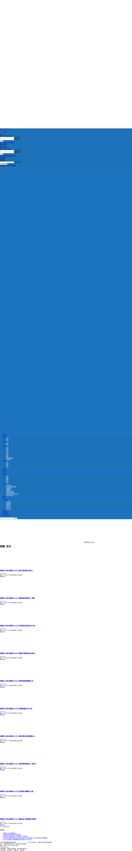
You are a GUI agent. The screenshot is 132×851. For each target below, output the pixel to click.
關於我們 (5, 513)
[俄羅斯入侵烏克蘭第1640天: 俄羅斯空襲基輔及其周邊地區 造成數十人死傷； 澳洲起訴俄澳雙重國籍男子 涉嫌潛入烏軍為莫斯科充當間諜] (12, 650)
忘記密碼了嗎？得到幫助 (6, 142)
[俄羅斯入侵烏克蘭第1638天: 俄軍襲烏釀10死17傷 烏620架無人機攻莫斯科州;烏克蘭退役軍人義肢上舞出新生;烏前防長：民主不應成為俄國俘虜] (12, 705)
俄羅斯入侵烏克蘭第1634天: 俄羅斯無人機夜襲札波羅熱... (18, 819)
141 (4, 826)
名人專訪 (8, 501)
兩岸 (4, 437)
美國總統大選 (9, 491)
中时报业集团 (46, 842)
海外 (7, 449)
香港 (7, 443)
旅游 (7, 477)
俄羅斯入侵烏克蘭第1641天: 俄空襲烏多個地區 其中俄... (18, 625)
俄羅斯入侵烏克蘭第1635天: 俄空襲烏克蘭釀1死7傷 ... (17, 791)
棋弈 (7, 456)
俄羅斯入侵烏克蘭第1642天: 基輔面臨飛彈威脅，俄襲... (18, 598)
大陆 (7, 438)
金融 (7, 463)
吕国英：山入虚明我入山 (9, 833)
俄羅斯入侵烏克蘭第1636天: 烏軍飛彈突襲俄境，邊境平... (18, 764)
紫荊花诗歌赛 (9, 458)
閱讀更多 (2, 576)
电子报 (5, 510)
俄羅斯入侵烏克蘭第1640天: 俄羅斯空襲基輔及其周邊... (18, 653)
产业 (7, 462)
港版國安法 (9, 488)
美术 (7, 450)
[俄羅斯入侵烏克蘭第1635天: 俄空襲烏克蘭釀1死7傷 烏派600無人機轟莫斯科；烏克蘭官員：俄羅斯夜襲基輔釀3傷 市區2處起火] (12, 788)
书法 (7, 453)
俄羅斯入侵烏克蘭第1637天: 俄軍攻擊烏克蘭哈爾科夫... (18, 736)
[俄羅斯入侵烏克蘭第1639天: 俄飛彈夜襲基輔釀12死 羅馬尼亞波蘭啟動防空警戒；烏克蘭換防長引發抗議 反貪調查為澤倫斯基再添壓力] (12, 677)
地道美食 (8, 503)
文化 (4, 446)
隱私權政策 (3, 146)
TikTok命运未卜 (10, 495)
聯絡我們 (5, 512)
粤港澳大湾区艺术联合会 (12, 494)
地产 (7, 465)
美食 (7, 476)
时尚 (7, 480)
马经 (7, 466)
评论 (4, 470)
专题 (4, 483)
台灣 (7, 440)
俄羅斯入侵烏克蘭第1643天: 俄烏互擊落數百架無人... (17, 570)
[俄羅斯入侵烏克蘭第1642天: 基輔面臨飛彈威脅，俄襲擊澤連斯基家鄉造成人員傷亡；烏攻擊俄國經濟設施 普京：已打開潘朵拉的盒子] (12, 595)
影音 (4, 498)
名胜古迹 (8, 509)
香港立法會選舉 (10, 492)
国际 (4, 435)
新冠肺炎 (8, 485)
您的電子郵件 (17, 150)
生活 (4, 474)
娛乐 (4, 473)
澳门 (7, 444)
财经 (4, 461)
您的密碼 (16, 139)
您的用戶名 (17, 137)
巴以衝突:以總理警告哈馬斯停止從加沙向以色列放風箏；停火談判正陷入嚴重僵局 (25, 838)
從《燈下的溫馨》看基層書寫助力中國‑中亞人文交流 (17, 839)
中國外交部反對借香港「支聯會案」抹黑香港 (15, 836)
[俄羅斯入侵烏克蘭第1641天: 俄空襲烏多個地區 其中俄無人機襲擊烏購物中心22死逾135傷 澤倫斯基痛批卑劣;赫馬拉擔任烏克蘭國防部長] (12, 622)
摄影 (7, 455)
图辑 (4, 497)
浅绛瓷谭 (8, 459)
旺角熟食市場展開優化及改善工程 (12, 834)
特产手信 (8, 506)
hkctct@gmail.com (22, 848)
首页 (4, 434)
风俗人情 (8, 507)
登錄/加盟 (5, 131)
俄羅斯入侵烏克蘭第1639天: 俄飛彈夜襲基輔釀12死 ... (17, 681)
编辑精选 (8, 504)
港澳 (4, 441)
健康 (7, 479)
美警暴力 (8, 489)
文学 (7, 452)
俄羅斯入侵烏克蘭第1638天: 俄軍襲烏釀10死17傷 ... (16, 708)
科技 (4, 468)
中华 (7, 447)
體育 (4, 471)
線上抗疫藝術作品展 (11, 486)
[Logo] (66, 298)
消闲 (7, 482)
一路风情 (5, 500)
